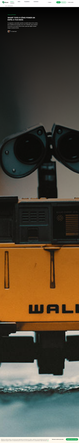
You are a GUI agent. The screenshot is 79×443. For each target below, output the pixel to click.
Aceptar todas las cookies (72, 439)
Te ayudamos (26, 1)
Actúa (19, 1)
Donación (63, 2)
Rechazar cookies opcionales (58, 439)
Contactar (12, 2)
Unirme (58, 2)
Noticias (12, 1)
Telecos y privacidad (12, 14)
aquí (48, 440)
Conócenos (36, 1)
